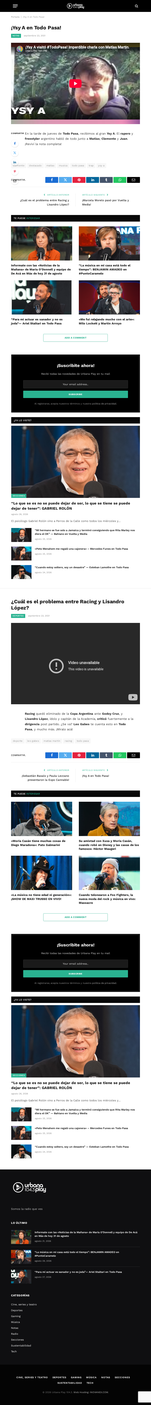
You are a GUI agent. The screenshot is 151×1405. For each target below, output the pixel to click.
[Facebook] (14, 143)
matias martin (52, 740)
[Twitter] (14, 152)
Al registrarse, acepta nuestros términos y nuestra (75, 403)
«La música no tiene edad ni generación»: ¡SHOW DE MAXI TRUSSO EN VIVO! (41, 897)
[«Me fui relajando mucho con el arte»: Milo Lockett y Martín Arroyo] (109, 297)
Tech (14, 1351)
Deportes (18, 616)
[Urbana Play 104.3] (75, 6)
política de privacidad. (104, 403)
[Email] (14, 181)
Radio (14, 1333)
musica (63, 165)
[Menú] (15, 6)
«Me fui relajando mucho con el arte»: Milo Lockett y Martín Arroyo (106, 321)
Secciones (19, 496)
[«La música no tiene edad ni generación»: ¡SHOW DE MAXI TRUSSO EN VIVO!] (41, 873)
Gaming (15, 1316)
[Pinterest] (14, 171)
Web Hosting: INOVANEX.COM (90, 1392)
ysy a (101, 165)
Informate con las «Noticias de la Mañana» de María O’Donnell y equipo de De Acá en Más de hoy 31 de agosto (41, 269)
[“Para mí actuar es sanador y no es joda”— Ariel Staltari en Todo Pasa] (41, 297)
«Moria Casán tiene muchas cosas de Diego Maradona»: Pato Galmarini (38, 843)
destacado (35, 165)
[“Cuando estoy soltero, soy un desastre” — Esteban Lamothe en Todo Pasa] (21, 572)
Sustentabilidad (21, 1345)
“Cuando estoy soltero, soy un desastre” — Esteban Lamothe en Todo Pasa (82, 567)
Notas (16, 36)
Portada (15, 17)
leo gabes (33, 740)
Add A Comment (75, 337)
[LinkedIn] (14, 162)
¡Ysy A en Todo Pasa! (95, 775)
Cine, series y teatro (24, 1304)
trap (91, 165)
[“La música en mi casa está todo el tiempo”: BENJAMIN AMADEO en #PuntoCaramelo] (109, 243)
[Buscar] (136, 6)
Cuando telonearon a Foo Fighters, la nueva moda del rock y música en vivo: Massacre (107, 899)
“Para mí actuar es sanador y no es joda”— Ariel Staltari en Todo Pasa (37, 321)
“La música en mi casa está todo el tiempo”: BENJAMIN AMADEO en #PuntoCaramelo (104, 269)
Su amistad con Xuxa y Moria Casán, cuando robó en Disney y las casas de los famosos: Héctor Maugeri (109, 845)
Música (15, 1322)
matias (50, 165)
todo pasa (78, 165)
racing (68, 740)
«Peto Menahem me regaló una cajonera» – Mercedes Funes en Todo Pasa (81, 548)
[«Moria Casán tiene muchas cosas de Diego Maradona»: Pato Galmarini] (41, 819)
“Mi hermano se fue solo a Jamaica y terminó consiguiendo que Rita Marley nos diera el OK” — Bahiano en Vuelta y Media (85, 532)
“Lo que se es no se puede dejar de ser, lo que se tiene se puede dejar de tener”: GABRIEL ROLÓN (70, 505)
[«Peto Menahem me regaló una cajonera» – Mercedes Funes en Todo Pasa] (21, 553)
